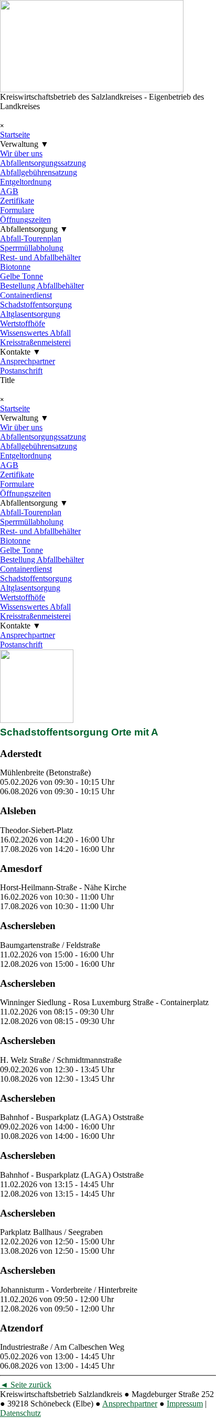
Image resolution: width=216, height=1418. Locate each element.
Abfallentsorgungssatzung (43, 162)
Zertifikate (17, 200)
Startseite (15, 134)
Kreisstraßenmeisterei (35, 342)
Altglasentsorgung (30, 314)
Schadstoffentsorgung (36, 304)
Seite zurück (25, 1384)
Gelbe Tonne (21, 276)
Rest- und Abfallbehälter (40, 257)
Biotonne (15, 266)
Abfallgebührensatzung (38, 172)
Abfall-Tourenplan (30, 238)
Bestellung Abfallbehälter (42, 285)
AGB (9, 191)
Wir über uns (21, 153)
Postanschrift (21, 370)
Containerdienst (26, 295)
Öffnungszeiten (25, 219)
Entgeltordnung (25, 181)
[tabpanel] (108, 772)
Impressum (185, 1403)
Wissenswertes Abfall (35, 332)
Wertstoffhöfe (22, 323)
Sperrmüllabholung (31, 247)
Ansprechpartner (27, 361)
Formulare (17, 210)
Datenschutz (20, 1413)
